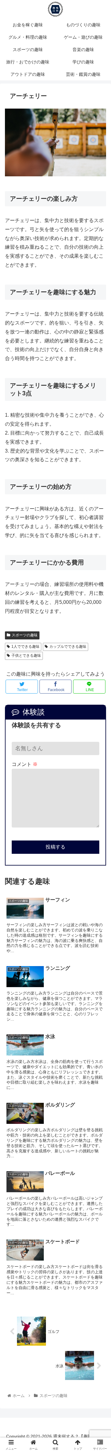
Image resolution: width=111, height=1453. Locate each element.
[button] (99, 869)
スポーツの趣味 (25, 635)
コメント (25, 764)
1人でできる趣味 (25, 646)
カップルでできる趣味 (67, 646)
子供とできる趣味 (26, 655)
